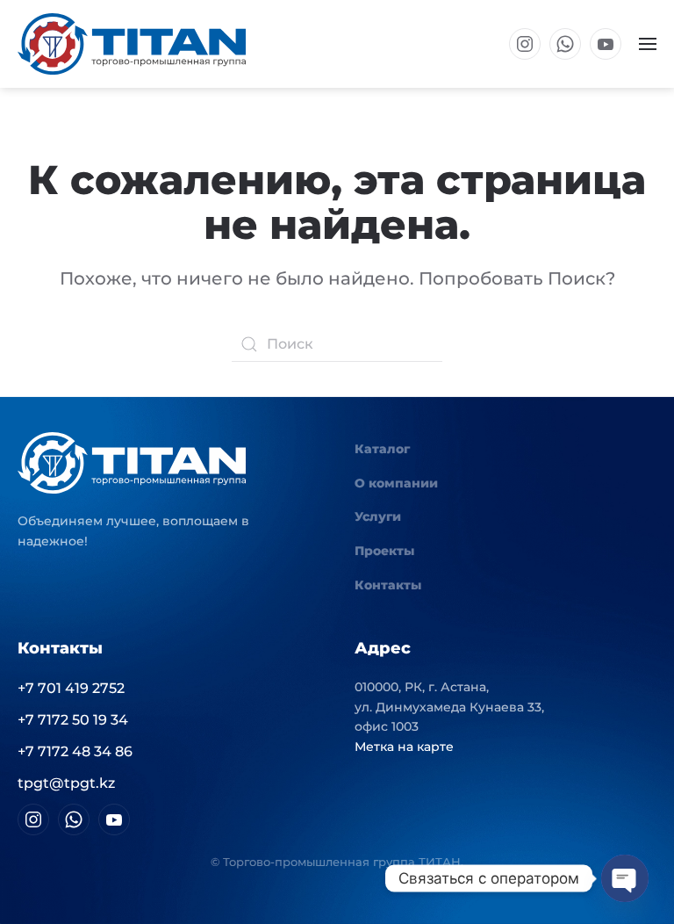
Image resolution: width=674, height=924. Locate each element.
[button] (647, 44)
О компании (396, 483)
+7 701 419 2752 (71, 688)
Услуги (378, 516)
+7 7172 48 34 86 (75, 751)
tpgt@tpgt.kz (66, 783)
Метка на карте (404, 746)
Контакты (388, 585)
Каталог (382, 449)
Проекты (384, 551)
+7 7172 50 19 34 (73, 719)
